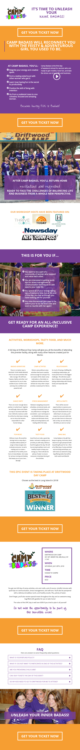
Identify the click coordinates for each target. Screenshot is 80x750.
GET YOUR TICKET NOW (40, 32)
